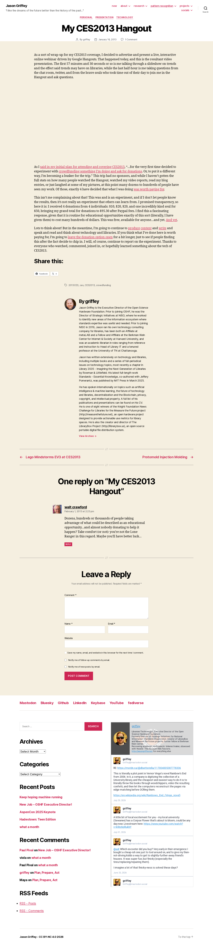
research (139, 5)
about (124, 5)
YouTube (117, 703)
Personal (86, 17)
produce (134, 228)
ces (82, 285)
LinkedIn (80, 703)
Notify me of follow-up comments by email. (89, 660)
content (146, 228)
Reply (68, 544)
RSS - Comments (32, 911)
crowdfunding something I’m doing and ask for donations (100, 171)
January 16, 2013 (107, 39)
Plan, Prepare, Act (46, 872)
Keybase (98, 703)
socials (185, 10)
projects (184, 5)
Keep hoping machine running (41, 797)
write (162, 228)
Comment (70, 595)
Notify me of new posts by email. (84, 666)
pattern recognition (162, 5)
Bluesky (47, 703)
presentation (104, 17)
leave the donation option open (90, 237)
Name (68, 624)
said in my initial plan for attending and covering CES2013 (82, 167)
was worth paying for (149, 189)
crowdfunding (103, 285)
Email (111, 624)
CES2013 (90, 285)
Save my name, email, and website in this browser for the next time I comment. (105, 652)
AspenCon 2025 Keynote (37, 812)
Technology (124, 17)
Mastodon (28, 703)
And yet (171, 220)
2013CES (74, 285)
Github (63, 703)
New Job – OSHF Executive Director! (46, 804)
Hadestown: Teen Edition (38, 819)
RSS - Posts (28, 903)
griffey (86, 39)
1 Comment (131, 39)
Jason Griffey (16, 6)
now (114, 5)
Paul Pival (26, 850)
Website (68, 638)
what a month (29, 827)
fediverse (136, 703)
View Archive (87, 436)
